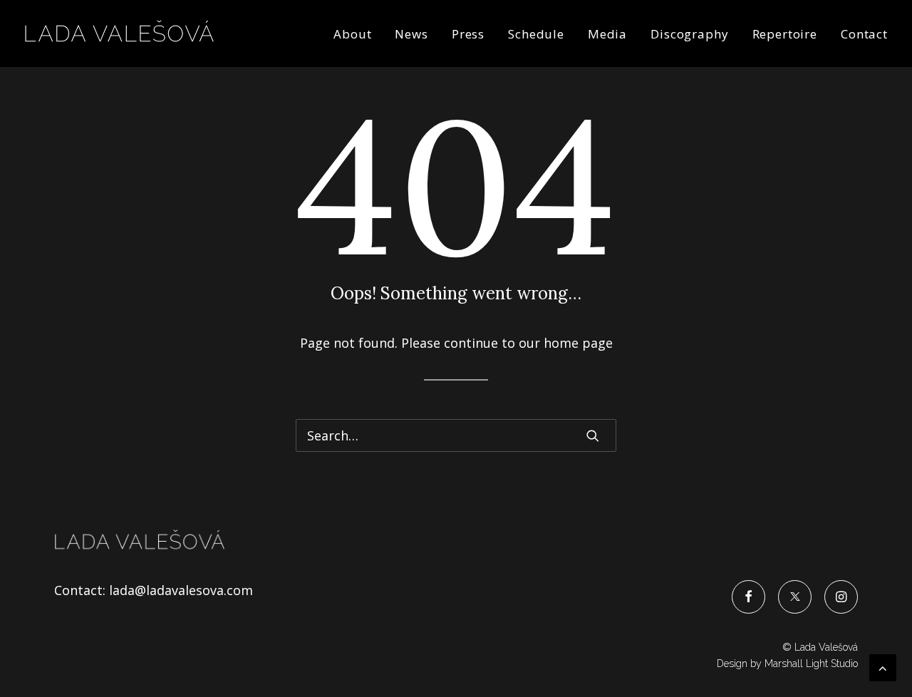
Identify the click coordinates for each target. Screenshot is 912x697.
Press (468, 34)
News (411, 34)
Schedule (536, 34)
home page (578, 342)
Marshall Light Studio (811, 663)
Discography (689, 34)
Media (607, 34)
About (352, 34)
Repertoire (785, 34)
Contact (864, 34)
